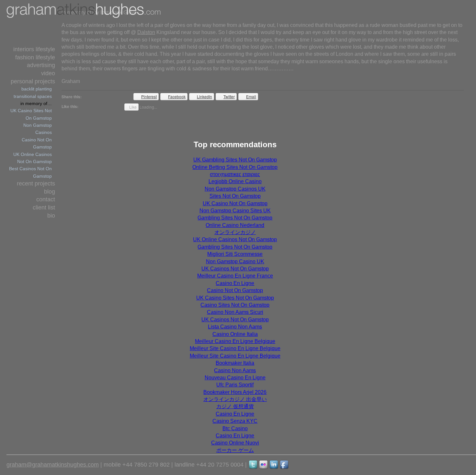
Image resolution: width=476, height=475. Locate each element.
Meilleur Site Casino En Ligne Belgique (235, 348)
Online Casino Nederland (235, 225)
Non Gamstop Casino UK (235, 261)
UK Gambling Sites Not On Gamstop (235, 159)
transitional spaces (33, 96)
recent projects (36, 183)
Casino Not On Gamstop (235, 290)
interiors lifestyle (34, 49)
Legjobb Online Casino (235, 181)
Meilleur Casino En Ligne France (235, 276)
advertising (41, 65)
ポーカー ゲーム (235, 450)
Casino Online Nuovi (235, 442)
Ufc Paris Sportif (235, 384)
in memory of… (36, 103)
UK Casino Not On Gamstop (235, 203)
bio (51, 215)
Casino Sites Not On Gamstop (234, 305)
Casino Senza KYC (234, 421)
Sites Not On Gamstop (235, 196)
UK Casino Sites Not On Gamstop (235, 298)
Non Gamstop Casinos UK (235, 189)
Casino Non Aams (235, 370)
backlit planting (36, 88)
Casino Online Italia (235, 334)
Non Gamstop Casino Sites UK (235, 210)
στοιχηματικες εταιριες (235, 174)
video (48, 73)
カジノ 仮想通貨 (235, 406)
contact (45, 199)
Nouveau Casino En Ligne (235, 377)
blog (49, 191)
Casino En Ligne (235, 283)
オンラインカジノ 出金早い (235, 399)
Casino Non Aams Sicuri (235, 312)
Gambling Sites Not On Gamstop (235, 217)
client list (44, 207)
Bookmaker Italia (235, 363)
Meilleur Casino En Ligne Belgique (235, 341)
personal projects (33, 81)
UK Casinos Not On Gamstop (235, 268)
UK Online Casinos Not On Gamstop (235, 239)
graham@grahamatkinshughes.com (52, 464)
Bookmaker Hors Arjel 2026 (234, 392)
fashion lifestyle (35, 57)
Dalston (146, 32)
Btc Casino (235, 428)
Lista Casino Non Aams (235, 326)
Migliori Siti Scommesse (235, 254)
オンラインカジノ (235, 232)
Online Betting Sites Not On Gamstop (235, 167)
